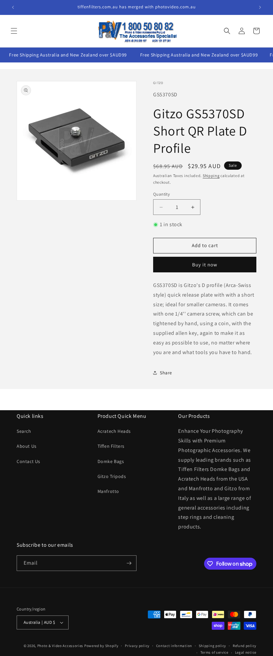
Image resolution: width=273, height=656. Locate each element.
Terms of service (214, 652)
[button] (14, 31)
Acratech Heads (114, 431)
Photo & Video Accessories (60, 645)
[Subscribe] (129, 563)
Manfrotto (108, 491)
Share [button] (166, 373)
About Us (27, 446)
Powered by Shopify (101, 645)
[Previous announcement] (13, 7)
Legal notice (245, 652)
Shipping (211, 175)
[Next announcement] (260, 7)
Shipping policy (212, 645)
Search (24, 431)
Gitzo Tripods (112, 476)
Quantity (161, 194)
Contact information (174, 645)
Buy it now (204, 264)
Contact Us (28, 461)
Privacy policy (137, 645)
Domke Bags (111, 461)
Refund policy (244, 645)
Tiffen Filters (111, 446)
